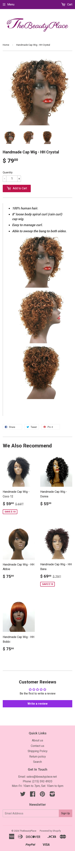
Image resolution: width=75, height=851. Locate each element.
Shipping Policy (38, 751)
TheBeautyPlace (28, 830)
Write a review (37, 703)
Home (6, 44)
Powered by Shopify (50, 830)
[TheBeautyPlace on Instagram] (52, 795)
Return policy (37, 756)
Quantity (8, 172)
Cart (69, 4)
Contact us (37, 746)
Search (37, 762)
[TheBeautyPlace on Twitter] (22, 795)
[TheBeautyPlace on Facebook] (32, 795)
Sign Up (65, 813)
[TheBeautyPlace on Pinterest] (42, 795)
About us (37, 740)
